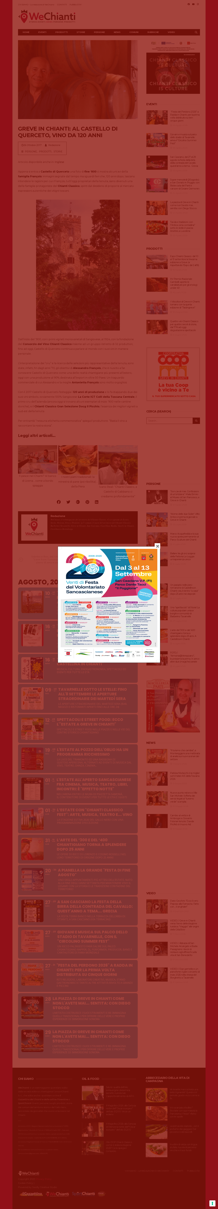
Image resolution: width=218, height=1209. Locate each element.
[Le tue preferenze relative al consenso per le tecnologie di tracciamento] (212, 1203)
